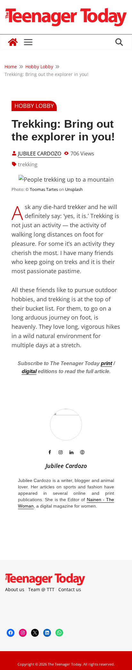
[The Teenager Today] (13, 42)
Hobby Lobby (34, 105)
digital (29, 371)
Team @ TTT (41, 589)
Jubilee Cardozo (39, 153)
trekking (27, 164)
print (106, 363)
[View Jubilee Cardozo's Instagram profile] (60, 452)
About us (14, 589)
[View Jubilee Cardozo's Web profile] (82, 452)
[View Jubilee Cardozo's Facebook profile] (50, 452)
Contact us (69, 589)
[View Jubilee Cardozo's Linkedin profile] (71, 452)
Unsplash (74, 189)
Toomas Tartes (44, 189)
